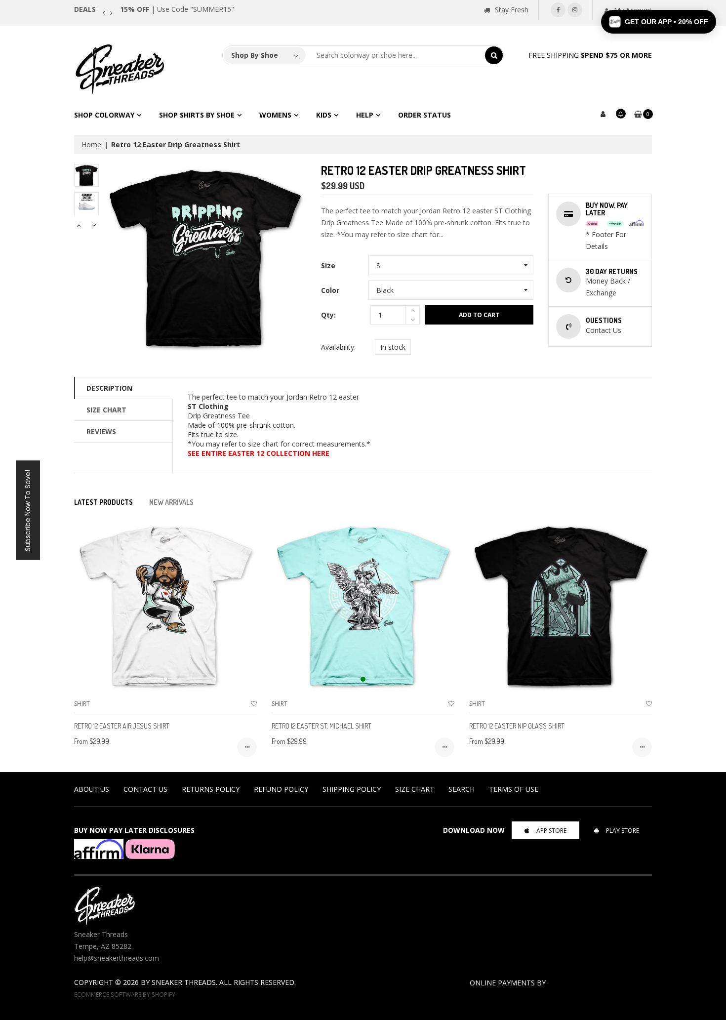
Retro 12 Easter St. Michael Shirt (321, 726)
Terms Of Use (513, 789)
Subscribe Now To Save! (28, 510)
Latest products (103, 502)
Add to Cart (479, 315)
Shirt (82, 703)
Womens (275, 115)
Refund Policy (281, 789)
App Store (551, 830)
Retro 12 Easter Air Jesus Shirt (121, 726)
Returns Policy (211, 789)
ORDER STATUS (424, 115)
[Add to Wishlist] (254, 703)
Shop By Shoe (254, 55)
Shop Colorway (104, 115)
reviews (101, 431)
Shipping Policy (352, 789)
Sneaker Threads (184, 982)
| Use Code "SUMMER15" (177, 9)
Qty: (328, 315)
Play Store (622, 830)
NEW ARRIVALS (171, 502)
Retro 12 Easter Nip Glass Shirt (517, 726)
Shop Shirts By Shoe (197, 115)
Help (364, 115)
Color (330, 290)
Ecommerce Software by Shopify (124, 994)
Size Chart (106, 409)
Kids (323, 115)
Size (328, 265)
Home (91, 144)
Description (109, 388)
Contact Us (145, 789)
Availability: (338, 347)
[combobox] (395, 55)
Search (461, 789)
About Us (91, 789)
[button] (658, 22)
